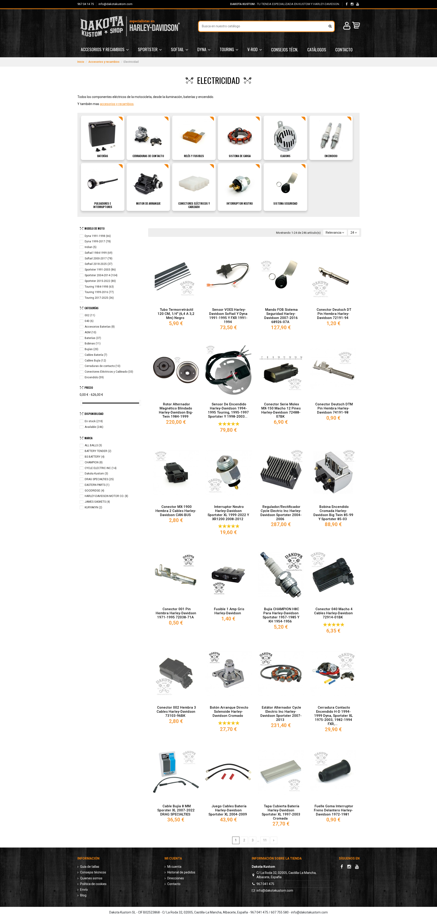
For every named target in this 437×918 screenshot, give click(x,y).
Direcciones (175, 878)
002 (90, 315)
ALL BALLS (93, 445)
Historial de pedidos (181, 872)
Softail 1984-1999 (98, 252)
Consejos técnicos (93, 872)
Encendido (331, 156)
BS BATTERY (94, 456)
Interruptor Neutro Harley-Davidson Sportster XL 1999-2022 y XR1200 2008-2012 (228, 513)
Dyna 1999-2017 (98, 241)
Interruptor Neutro (239, 203)
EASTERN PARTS (97, 485)
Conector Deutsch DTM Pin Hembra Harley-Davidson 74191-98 (334, 408)
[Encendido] (331, 136)
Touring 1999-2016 (99, 292)
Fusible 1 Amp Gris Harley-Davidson (229, 611)
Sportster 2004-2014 (101, 275)
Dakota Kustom (96, 473)
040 (89, 321)
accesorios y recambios (117, 104)
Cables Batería (96, 354)
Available (94, 427)
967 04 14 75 (85, 4)
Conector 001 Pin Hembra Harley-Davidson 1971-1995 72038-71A (176, 613)
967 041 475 (265, 884)
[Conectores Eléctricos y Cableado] (194, 183)
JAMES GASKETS (97, 501)
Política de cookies (93, 884)
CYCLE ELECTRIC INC (101, 468)
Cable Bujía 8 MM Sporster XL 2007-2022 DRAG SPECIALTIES (176, 810)
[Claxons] (285, 136)
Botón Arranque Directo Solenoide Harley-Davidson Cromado (229, 711)
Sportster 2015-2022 (100, 281)
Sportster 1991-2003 (100, 269)
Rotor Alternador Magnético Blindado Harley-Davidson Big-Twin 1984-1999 (176, 410)
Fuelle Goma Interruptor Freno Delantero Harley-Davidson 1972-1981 (333, 810)
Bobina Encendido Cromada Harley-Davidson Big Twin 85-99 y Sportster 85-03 (333, 513)
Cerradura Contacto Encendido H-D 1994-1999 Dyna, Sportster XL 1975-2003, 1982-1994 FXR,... (333, 715)
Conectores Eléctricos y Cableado (194, 205)
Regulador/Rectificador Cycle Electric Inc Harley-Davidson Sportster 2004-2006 (281, 513)
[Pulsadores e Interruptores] (103, 183)
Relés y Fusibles (194, 156)
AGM (90, 332)
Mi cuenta (174, 866)
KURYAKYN (93, 507)
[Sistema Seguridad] (285, 183)
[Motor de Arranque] (148, 183)
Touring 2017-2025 (99, 297)
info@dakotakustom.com (115, 4)
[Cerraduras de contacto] (148, 136)
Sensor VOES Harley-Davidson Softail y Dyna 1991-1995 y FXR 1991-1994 (228, 316)
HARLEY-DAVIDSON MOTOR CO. (106, 496)
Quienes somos (91, 878)
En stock (94, 421)
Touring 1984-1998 (99, 286)
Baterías (102, 156)
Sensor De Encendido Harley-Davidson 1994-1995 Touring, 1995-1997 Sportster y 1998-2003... (228, 410)
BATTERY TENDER (98, 451)
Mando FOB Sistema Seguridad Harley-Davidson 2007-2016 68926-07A (281, 316)
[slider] (81, 403)
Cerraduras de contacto (148, 156)
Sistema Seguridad (285, 203)
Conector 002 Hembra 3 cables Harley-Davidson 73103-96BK (176, 711)
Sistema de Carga (240, 156)
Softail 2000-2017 (98, 258)
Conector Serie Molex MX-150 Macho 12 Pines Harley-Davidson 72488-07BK (281, 410)
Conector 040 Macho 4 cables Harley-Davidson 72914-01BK (333, 613)
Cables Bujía (95, 360)
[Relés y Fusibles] (194, 136)
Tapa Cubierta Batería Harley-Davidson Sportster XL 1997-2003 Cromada (281, 812)
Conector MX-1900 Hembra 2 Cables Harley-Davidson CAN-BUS (175, 511)
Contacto (173, 884)
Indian (91, 247)
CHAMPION (94, 462)
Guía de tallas (89, 866)
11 (265, 840)
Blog (83, 895)
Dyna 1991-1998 (98, 236)
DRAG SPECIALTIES (99, 479)
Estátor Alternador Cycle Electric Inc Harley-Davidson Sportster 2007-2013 (281, 713)
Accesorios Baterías (100, 326)
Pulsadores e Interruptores (102, 205)
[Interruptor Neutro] (240, 183)
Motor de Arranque (148, 203)
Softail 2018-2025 (98, 264)
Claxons (285, 156)
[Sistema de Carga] (240, 136)
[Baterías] (103, 136)
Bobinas (93, 343)
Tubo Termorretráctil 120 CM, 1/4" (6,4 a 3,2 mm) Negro (176, 314)
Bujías (91, 349)
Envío (84, 889)
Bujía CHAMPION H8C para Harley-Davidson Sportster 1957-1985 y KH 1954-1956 (281, 615)
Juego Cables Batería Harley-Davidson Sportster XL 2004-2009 (227, 810)
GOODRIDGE (94, 490)
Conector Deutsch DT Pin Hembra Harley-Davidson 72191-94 (334, 314)
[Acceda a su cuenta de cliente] (346, 26)
